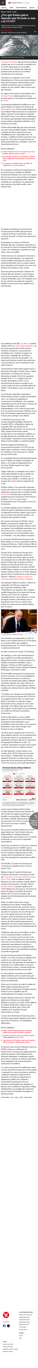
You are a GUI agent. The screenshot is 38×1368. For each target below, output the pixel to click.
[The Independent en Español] (19, 3)
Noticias (4, 7)
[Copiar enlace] (35, 31)
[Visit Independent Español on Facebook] (4, 1325)
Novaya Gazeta (23, 1329)
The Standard (22, 1327)
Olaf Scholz (5, 494)
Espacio (32, 7)
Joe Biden (24, 344)
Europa (14, 11)
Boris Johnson (27, 346)
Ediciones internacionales (25, 1315)
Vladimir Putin (7, 96)
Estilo (11, 7)
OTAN (5, 101)
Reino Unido (16, 346)
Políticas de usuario (8, 1346)
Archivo (21, 1335)
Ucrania (12, 109)
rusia (12, 1097)
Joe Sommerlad (6, 30)
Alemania (13, 499)
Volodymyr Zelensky (9, 62)
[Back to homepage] (11, 1315)
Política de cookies (8, 1351)
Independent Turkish (24, 1319)
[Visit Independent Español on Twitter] (8, 1325)
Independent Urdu (24, 1324)
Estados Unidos (7, 887)
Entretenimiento (21, 7)
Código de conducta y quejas (10, 1349)
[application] (19, 45)
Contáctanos (6, 1322)
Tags (20, 1338)
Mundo (9, 11)
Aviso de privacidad (8, 1344)
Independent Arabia (24, 1317)
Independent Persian (24, 1322)
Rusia (3, 109)
